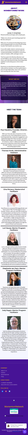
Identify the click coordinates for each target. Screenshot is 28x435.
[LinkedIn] (9, 391)
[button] (26, 2)
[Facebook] (2, 391)
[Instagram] (6, 391)
